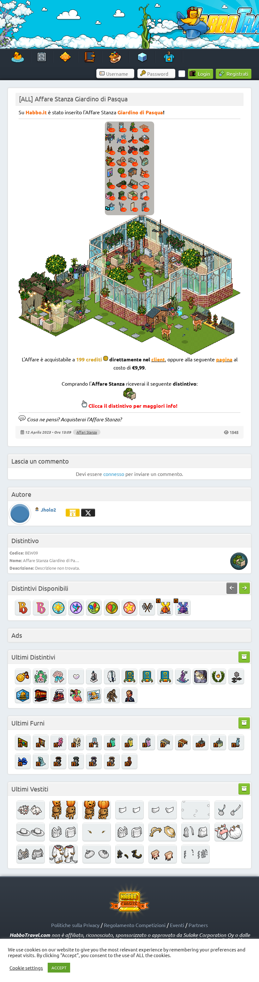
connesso (113, 473)
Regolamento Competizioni (135, 925)
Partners (198, 925)
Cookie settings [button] (26, 968)
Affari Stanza (86, 432)
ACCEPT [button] (58, 967)
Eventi (177, 925)
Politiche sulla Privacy (75, 925)
